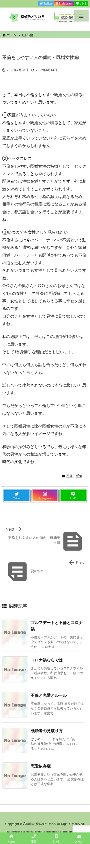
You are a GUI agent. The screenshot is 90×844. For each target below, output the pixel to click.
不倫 (29, 35)
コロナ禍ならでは (47, 659)
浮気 (79, 476)
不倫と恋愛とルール (49, 695)
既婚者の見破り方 (47, 730)
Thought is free (72, 831)
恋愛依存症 (41, 765)
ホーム (11, 35)
